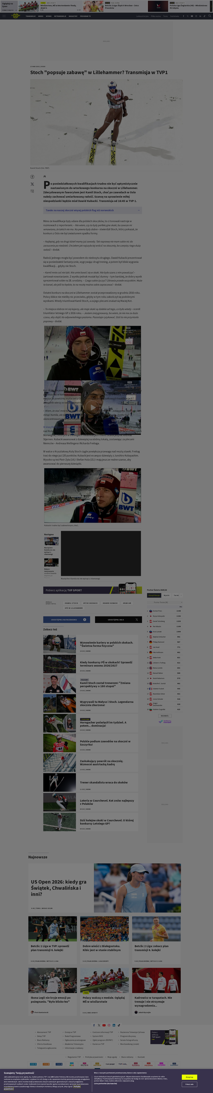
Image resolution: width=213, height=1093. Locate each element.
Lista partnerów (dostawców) (105, 1084)
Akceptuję (189, 1077)
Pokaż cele (189, 1084)
